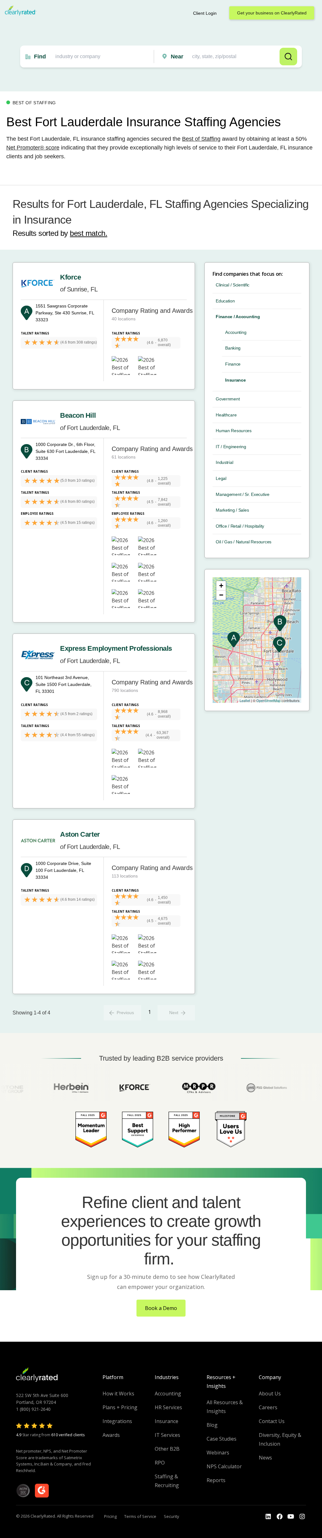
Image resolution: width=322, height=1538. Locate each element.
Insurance (235, 380)
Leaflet (245, 700)
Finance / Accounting (238, 316)
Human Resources (234, 430)
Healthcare (226, 414)
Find (40, 56)
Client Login (205, 13)
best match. (88, 233)
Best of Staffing (201, 139)
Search (288, 56)
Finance (233, 364)
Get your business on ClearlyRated (272, 12)
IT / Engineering (231, 446)
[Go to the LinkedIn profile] (268, 1516)
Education (225, 300)
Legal (221, 478)
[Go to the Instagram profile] (302, 1516)
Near (177, 56)
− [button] (221, 595)
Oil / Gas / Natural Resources (243, 541)
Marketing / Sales (232, 510)
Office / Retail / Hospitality (240, 526)
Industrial (224, 462)
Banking (233, 348)
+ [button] (221, 586)
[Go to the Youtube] (279, 1516)
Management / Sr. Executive (242, 494)
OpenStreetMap (268, 700)
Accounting (235, 332)
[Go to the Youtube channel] (291, 1516)
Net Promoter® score (32, 147)
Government (228, 398)
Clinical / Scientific (232, 284)
